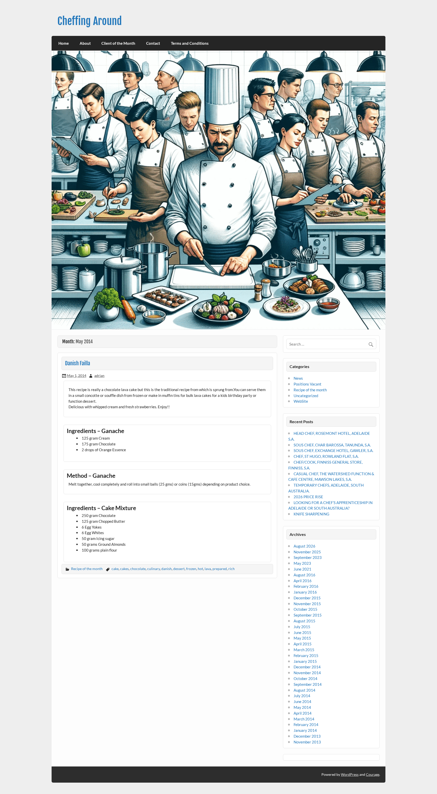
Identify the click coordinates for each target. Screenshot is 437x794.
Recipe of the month (87, 568)
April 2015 (303, 644)
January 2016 (305, 592)
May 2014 (302, 707)
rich (231, 568)
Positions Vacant (307, 384)
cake (115, 568)
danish (166, 568)
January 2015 (305, 661)
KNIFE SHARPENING (311, 514)
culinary (153, 568)
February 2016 (306, 586)
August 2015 (304, 621)
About (85, 43)
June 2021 (302, 569)
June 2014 (302, 701)
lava (208, 568)
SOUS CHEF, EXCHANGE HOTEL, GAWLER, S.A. (333, 450)
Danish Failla (77, 363)
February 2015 (306, 655)
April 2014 (303, 713)
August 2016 (304, 575)
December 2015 (307, 598)
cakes (124, 568)
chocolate (138, 568)
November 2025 (307, 552)
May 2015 (302, 638)
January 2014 (305, 730)
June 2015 (302, 632)
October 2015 (305, 609)
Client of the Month (118, 43)
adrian (99, 375)
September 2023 (308, 557)
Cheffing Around (89, 21)
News (298, 378)
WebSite (301, 401)
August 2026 (304, 546)
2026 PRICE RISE (308, 496)
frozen (191, 568)
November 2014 (307, 672)
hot (200, 568)
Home (63, 43)
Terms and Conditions (190, 43)
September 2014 (308, 684)
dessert (179, 568)
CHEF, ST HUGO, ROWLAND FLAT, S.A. (326, 456)
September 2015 (308, 615)
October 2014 (305, 678)
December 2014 (307, 667)
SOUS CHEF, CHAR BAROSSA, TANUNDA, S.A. (332, 445)
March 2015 (304, 649)
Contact (153, 43)
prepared (219, 568)
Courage (372, 774)
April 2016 (303, 580)
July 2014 (302, 695)
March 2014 (304, 719)
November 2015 (307, 603)
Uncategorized (306, 395)
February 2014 (306, 724)
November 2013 (307, 742)
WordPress (350, 774)
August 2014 (304, 690)
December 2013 (307, 736)
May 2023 (302, 563)
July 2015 (302, 626)
